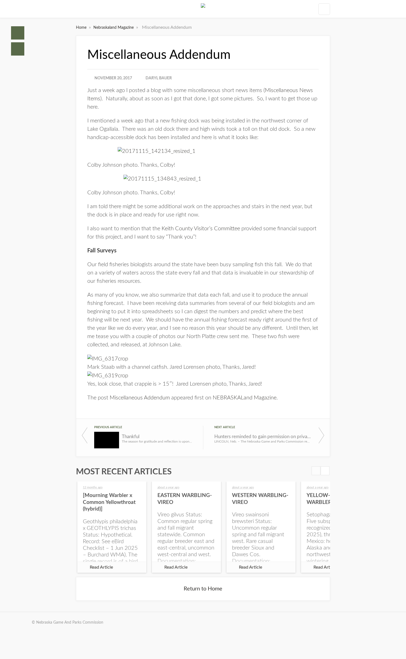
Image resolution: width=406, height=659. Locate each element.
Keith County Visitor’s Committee (201, 228)
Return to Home (203, 589)
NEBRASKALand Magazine (244, 398)
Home (17, 33)
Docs (17, 49)
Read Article (101, 567)
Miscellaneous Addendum (140, 398)
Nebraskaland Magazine (114, 28)
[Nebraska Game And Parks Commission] (203, 9)
